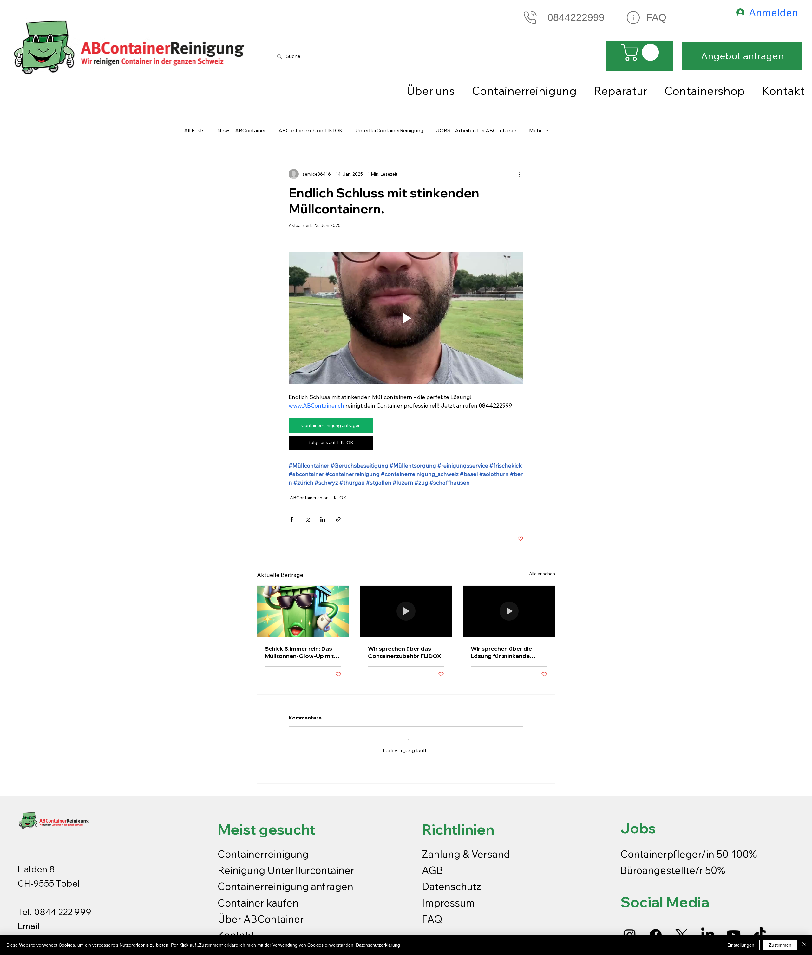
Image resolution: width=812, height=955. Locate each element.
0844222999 (576, 17)
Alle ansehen (542, 574)
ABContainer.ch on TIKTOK (310, 130)
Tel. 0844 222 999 (54, 906)
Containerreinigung (264, 848)
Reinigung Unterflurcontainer (286, 865)
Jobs (638, 823)
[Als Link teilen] (338, 519)
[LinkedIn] (708, 930)
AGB (432, 865)
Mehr (535, 130)
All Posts (194, 130)
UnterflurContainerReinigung (389, 130)
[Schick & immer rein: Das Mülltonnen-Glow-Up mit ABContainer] (303, 611)
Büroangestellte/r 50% (672, 865)
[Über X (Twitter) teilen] (307, 519)
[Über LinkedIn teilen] (323, 519)
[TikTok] (760, 930)
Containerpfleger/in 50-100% (688, 848)
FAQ (656, 17)
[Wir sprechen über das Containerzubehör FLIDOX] (406, 611)
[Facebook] (656, 930)
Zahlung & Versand (466, 848)
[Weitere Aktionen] (519, 174)
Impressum (449, 897)
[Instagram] (630, 930)
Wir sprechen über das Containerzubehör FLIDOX (404, 652)
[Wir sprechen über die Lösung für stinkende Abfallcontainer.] (509, 611)
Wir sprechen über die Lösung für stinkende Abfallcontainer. (501, 652)
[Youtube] (734, 930)
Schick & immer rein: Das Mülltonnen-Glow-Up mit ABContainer (299, 652)
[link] (642, 52)
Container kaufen (258, 897)
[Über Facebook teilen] (292, 519)
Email (28, 920)
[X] (682, 930)
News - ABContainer (241, 130)
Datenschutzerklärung (378, 945)
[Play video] (406, 318)
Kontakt (236, 930)
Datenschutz (451, 881)
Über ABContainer (261, 913)
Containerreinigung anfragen (285, 881)
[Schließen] (804, 945)
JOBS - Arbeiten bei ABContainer (476, 130)
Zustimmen (780, 945)
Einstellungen (740, 945)
